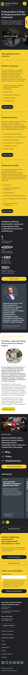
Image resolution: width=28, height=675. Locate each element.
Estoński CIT (8, 185)
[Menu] (25, 4)
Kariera (3, 651)
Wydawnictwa (13, 460)
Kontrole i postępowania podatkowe (11, 189)
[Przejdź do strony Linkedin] (2, 662)
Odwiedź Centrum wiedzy (14, 466)
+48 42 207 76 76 (5, 612)
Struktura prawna (7, 634)
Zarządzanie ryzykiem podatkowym (11, 204)
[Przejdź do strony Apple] (14, 662)
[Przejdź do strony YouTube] (6, 662)
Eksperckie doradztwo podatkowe (15, 195)
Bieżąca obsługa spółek (11, 140)
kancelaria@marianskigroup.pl (10, 611)
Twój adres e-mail (6, 574)
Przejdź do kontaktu (8, 625)
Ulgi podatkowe (9, 193)
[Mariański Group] (9, 4)
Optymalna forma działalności (13, 143)
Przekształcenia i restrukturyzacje (14, 137)
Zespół (3, 644)
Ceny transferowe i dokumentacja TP (15, 199)
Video (8, 456)
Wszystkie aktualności (14, 528)
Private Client (8, 92)
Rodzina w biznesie (7, 631)
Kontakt (4, 657)
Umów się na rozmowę (14, 557)
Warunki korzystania (7, 586)
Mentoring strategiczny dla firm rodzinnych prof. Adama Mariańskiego (13, 87)
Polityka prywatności (18, 585)
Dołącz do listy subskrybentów (14, 591)
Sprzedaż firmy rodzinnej (11, 95)
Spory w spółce (8, 149)
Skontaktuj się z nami (14, 563)
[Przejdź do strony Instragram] (21, 662)
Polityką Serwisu (14, 580)
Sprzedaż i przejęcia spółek (12, 134)
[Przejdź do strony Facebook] (18, 662)
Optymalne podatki (7, 638)
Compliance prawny (10, 146)
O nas (3, 641)
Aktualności (5, 647)
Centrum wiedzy (6, 654)
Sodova (14, 670)
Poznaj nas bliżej (14, 279)
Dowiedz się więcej (7, 107)
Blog (7, 452)
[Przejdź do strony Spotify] (10, 662)
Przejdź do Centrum (8, 409)
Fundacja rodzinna (10, 98)
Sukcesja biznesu (9, 101)
